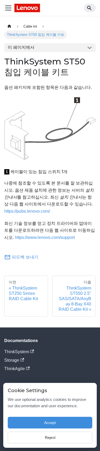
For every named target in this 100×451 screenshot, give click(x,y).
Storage (11, 360)
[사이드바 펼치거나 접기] (8, 8)
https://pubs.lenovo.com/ (27, 211)
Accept (50, 423)
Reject (50, 437)
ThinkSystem (16, 351)
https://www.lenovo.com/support (45, 237)
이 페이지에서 (21, 47)
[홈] (9, 26)
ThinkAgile (14, 368)
